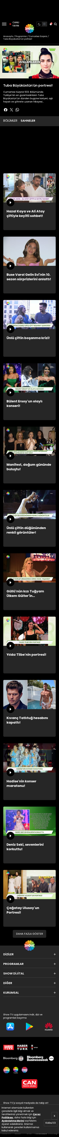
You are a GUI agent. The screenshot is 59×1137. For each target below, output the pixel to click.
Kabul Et (50, 1123)
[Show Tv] (29, 28)
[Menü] (4, 24)
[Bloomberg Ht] (13, 1058)
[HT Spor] (34, 1047)
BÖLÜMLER (10, 121)
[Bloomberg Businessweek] (40, 1058)
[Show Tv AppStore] (10, 1026)
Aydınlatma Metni (13, 1120)
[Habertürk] (8, 1047)
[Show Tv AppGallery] (49, 1026)
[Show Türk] (15, 1070)
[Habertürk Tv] (22, 1047)
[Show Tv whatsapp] (17, 110)
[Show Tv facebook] (5, 110)
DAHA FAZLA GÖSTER (29, 934)
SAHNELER (28, 121)
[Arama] (55, 24)
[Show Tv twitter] (11, 109)
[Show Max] (25, 1070)
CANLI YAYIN (15, 24)
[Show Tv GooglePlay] (29, 1026)
